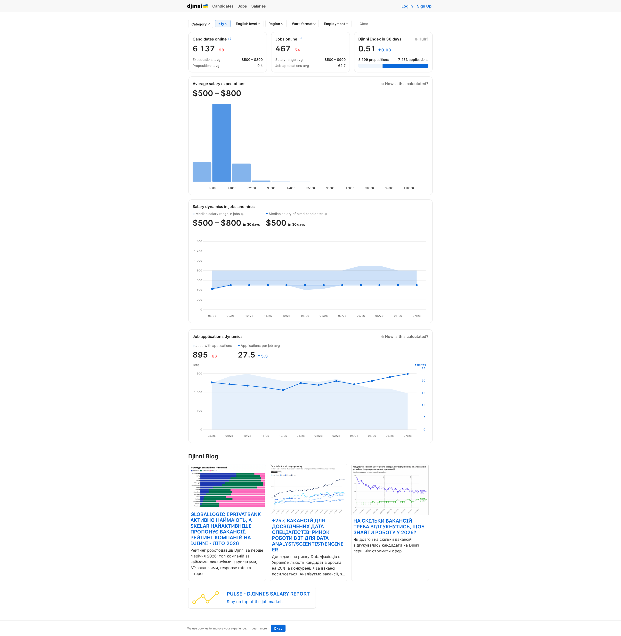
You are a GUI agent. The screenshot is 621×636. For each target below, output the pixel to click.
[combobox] (199, 24)
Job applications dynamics (218, 336)
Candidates (223, 6)
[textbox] (199, 24)
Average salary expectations (219, 83)
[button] (421, 39)
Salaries (258, 6)
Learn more (259, 628)
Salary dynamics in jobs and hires (224, 206)
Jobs (242, 6)
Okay (278, 628)
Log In (407, 6)
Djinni (197, 6)
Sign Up (424, 6)
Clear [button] (364, 24)
